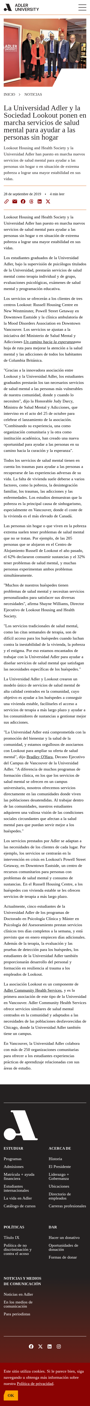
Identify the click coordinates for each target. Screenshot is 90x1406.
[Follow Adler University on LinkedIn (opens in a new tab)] (49, 1346)
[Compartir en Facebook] (23, 201)
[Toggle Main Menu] (82, 7)
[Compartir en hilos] (31, 201)
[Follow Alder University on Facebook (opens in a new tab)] (31, 1346)
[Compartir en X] (48, 201)
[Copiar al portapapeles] (6, 201)
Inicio (9, 94)
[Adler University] (21, 7)
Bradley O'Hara (40, 757)
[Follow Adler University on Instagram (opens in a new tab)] (59, 1346)
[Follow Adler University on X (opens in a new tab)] (40, 1346)
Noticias (33, 94)
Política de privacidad (35, 1383)
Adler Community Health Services (33, 990)
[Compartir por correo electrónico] (15, 201)
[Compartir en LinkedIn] (39, 201)
